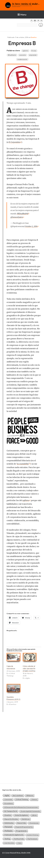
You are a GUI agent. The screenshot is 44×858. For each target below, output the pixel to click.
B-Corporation (14, 142)
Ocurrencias (34, 823)
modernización (22, 59)
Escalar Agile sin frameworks (30, 811)
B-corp (34, 51)
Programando (21, 831)
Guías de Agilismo (21, 815)
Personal (8, 827)
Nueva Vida (21, 823)
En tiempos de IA (11, 811)
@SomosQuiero (16, 217)
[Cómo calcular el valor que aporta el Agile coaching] (29, 658)
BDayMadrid (12, 55)
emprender (33, 55)
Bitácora (30, 795)
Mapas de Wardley (11, 819)
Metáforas (25, 819)
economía (22, 55)
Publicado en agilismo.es (14, 835)
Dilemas (34, 799)
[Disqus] (22, 750)
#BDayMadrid (22, 214)
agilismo (25, 51)
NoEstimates (9, 823)
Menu (23, 14)
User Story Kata (9, 843)
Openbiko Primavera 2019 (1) (13, 698)
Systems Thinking (32, 835)
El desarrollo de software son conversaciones (21, 807)
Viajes (19, 843)
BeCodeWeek (18, 795)
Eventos (33, 37)
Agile (7, 795)
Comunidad (8, 799)
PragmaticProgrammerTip (24, 827)
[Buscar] (41, 25)
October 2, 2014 (31, 226)
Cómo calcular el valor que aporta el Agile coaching (29, 668)
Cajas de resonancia (11, 667)
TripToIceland (32, 839)
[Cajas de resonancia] (13, 658)
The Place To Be (19, 839)
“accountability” (22, 464)
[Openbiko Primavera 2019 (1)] (13, 689)
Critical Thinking (22, 799)
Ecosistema (9, 803)
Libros (34, 815)
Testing (7, 839)
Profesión (8, 831)
